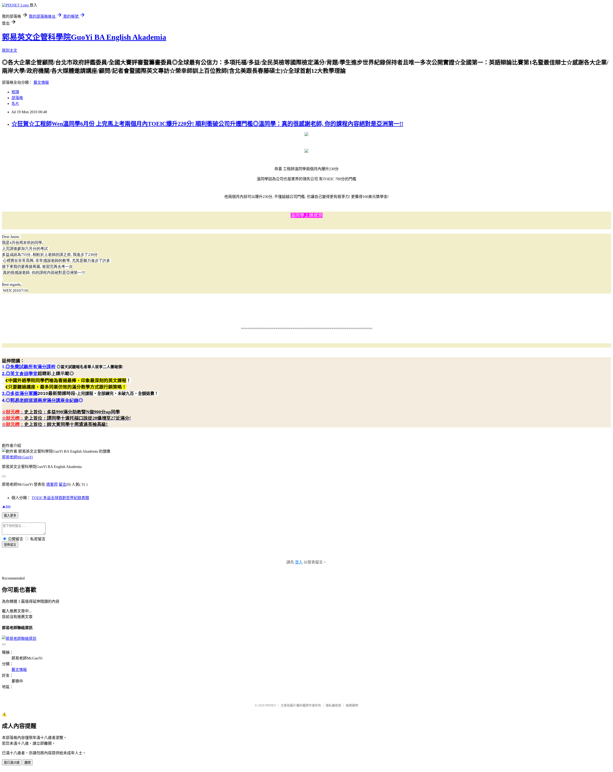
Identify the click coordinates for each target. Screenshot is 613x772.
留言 (62, 484)
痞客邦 (52, 484)
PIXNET (270, 705)
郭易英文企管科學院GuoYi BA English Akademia (84, 37)
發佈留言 (10, 545)
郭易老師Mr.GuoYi (17, 457)
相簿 (15, 92)
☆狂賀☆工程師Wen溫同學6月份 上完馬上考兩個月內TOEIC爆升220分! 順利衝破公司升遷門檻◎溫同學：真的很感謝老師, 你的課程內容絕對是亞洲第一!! (207, 124)
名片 (15, 103)
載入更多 (10, 515)
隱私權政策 (333, 705)
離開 (27, 762)
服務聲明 (352, 705)
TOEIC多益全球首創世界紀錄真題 (60, 498)
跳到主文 (9, 50)
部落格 (17, 98)
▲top (6, 506)
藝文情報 (41, 82)
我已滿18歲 (12, 762)
